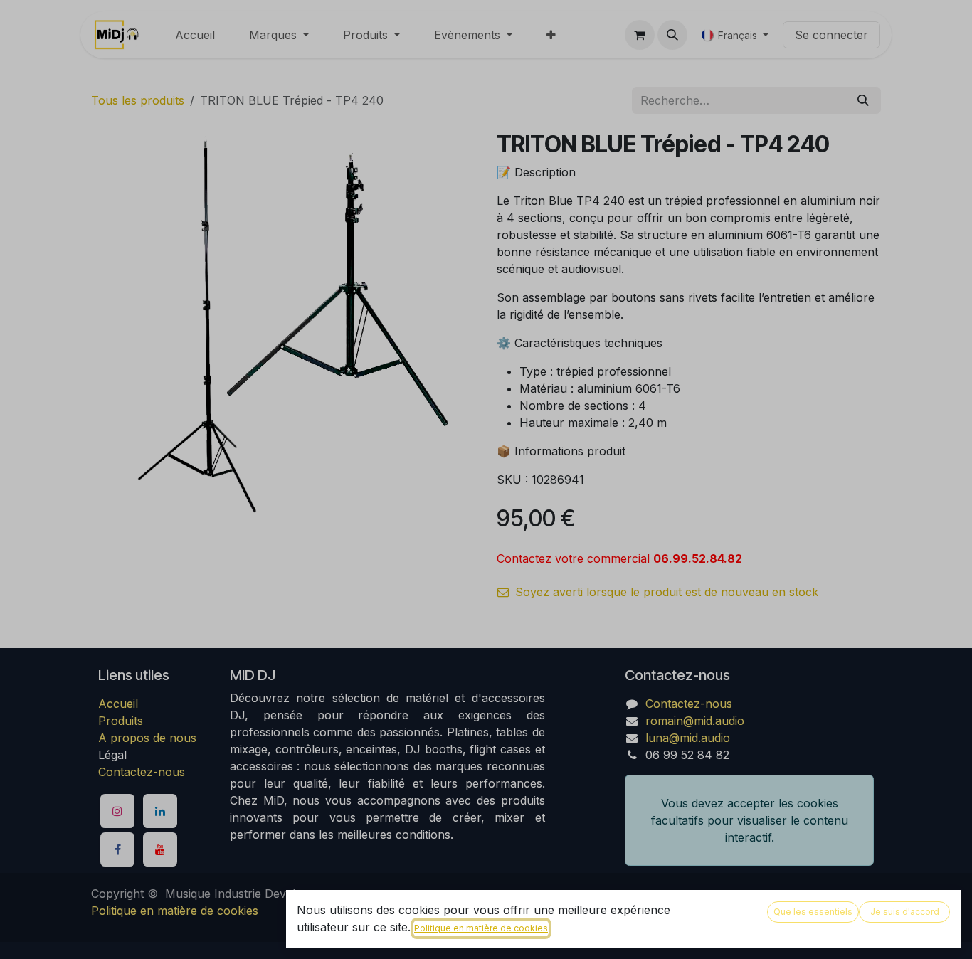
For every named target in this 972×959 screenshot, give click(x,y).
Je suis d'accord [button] (904, 911)
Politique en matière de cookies (481, 928)
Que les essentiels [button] (812, 911)
